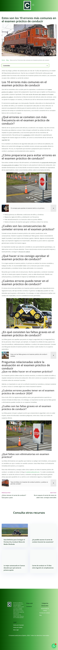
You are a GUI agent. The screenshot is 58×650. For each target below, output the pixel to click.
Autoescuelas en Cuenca (45, 609)
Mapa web (29, 603)
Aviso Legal (16, 630)
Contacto (29, 606)
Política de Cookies (17, 627)
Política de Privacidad (18, 625)
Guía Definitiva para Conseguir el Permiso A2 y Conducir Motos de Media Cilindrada (14, 542)
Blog (40, 615)
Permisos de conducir (44, 613)
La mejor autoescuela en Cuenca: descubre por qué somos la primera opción (14, 568)
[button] (54, 646)
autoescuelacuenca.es (32, 472)
